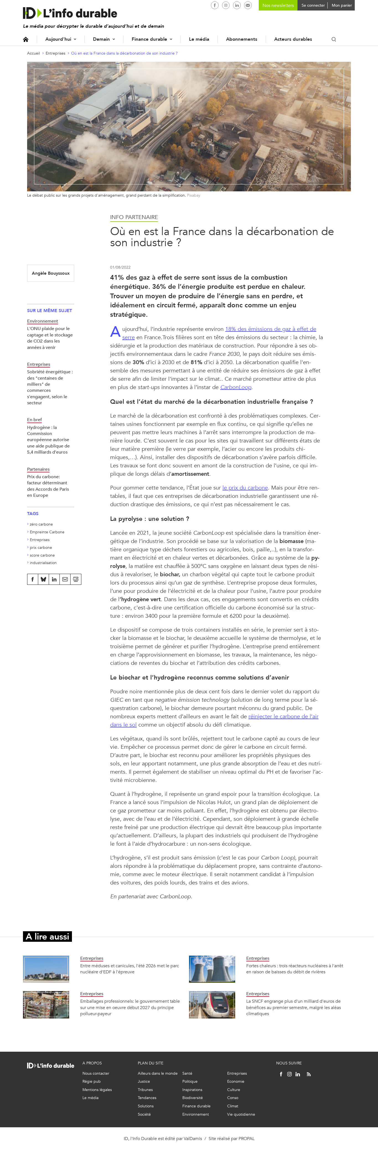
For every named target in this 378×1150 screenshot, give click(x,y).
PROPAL (247, 1138)
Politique (190, 1081)
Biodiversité (192, 1097)
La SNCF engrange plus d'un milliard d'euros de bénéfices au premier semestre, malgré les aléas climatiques (293, 1007)
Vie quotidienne (241, 1114)
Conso (232, 1097)
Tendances (147, 1097)
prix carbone (41, 547)
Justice (144, 1081)
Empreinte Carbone (47, 532)
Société (144, 1114)
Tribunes (145, 1089)
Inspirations (192, 1089)
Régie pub (91, 1081)
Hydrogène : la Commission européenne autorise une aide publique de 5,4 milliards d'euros (48, 440)
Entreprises (55, 53)
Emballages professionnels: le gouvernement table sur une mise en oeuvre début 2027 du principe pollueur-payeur (130, 1007)
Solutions (146, 1106)
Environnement (195, 1114)
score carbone (42, 555)
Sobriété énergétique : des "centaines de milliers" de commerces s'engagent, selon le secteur (50, 387)
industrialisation (43, 562)
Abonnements (241, 39)
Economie (235, 1081)
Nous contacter (95, 1073)
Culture (233, 1089)
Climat (232, 1106)
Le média (199, 39)
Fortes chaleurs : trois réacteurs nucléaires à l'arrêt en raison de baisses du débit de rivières (294, 969)
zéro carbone (41, 524)
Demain (101, 39)
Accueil (26, 39)
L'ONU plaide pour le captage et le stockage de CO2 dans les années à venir (50, 338)
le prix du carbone (245, 488)
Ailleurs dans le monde (158, 1073)
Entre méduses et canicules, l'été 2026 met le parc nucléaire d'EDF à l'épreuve (129, 969)
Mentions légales (97, 1089)
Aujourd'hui (58, 39)
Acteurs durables (293, 39)
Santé (187, 1073)
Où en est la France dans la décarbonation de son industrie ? (124, 53)
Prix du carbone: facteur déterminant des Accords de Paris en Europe (48, 486)
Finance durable (149, 39)
